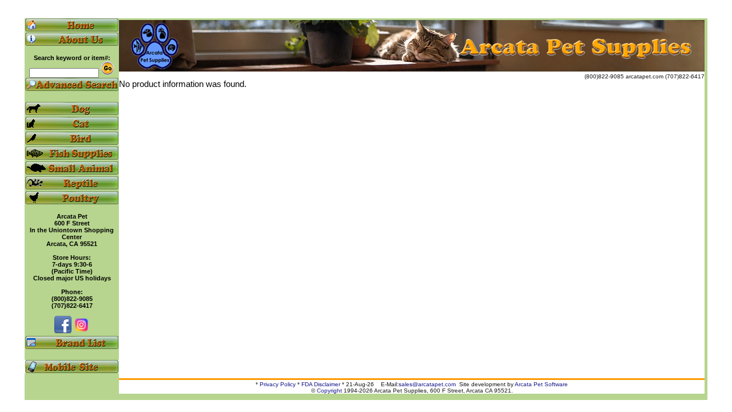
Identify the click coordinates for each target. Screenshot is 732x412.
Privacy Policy (278, 384)
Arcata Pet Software (541, 384)
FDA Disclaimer (320, 384)
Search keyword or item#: (72, 57)
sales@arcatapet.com (427, 384)
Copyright (329, 390)
